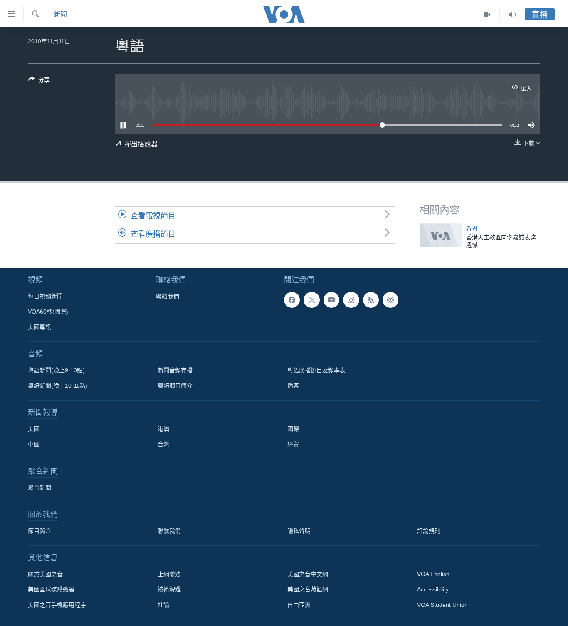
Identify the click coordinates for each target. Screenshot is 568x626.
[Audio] (512, 14)
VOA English (433, 574)
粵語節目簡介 (175, 385)
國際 (293, 429)
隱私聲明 (299, 530)
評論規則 (428, 530)
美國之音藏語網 (307, 589)
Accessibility (433, 589)
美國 (34, 429)
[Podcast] (390, 300)
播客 (293, 385)
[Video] (487, 14)
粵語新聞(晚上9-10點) (56, 370)
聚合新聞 (39, 487)
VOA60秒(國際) (48, 311)
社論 (163, 604)
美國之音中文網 (307, 574)
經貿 (293, 444)
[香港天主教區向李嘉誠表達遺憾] (441, 235)
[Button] (39, 81)
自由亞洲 (299, 604)
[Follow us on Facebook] (292, 300)
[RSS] (371, 300)
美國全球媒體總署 (51, 589)
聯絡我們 (167, 296)
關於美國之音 (45, 574)
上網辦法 (169, 574)
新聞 (60, 14)
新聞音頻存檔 (175, 370)
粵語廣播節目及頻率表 (316, 370)
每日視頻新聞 (45, 296)
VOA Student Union (442, 604)
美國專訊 (39, 327)
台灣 (163, 444)
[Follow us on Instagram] (351, 300)
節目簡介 (39, 530)
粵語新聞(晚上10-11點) (57, 385)
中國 (34, 444)
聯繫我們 (169, 530)
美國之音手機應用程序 (57, 604)
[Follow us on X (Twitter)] (311, 300)
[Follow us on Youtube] (331, 300)
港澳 (163, 429)
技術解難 (169, 589)
